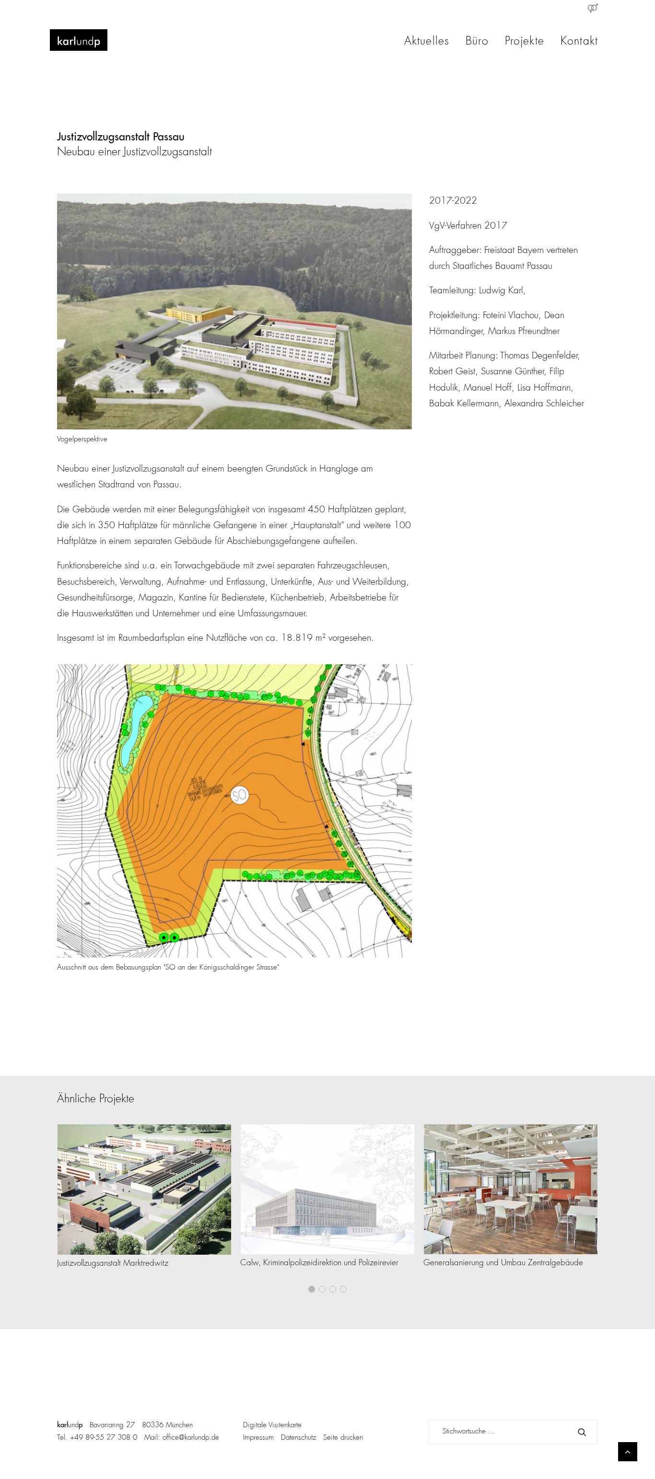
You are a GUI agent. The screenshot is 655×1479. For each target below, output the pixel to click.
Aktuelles (426, 41)
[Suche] (513, 1432)
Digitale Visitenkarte (272, 1425)
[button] (144, 1189)
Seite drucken (343, 1438)
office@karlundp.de (191, 1438)
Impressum (258, 1438)
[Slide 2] (322, 1289)
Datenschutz (298, 1438)
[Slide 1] (311, 1289)
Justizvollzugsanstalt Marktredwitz (112, 1263)
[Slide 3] (333, 1289)
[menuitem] (593, 8)
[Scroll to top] (627, 1451)
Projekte (524, 41)
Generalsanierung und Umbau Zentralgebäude (503, 1263)
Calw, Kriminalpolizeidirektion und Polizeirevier (319, 1263)
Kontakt (579, 41)
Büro (477, 41)
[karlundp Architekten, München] (78, 40)
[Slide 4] (343, 1289)
